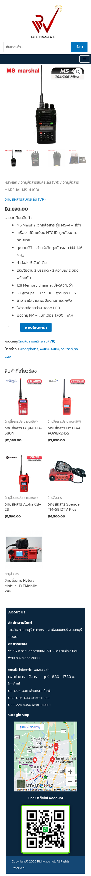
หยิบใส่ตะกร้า (36, 327)
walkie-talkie (50, 349)
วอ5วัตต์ (67, 349)
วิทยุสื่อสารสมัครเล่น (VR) (40, 182)
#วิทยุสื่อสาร (29, 349)
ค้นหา (79, 46)
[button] (78, 72)
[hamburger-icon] (84, 59)
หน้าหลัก (11, 182)
